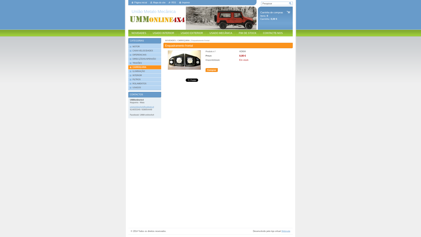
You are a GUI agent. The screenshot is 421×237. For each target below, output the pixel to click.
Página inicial (140, 2)
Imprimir (186, 2)
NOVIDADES (170, 40)
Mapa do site (159, 2)
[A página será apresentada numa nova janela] (184, 69)
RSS (174, 2)
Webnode (285, 231)
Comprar (211, 70)
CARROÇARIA (183, 40)
